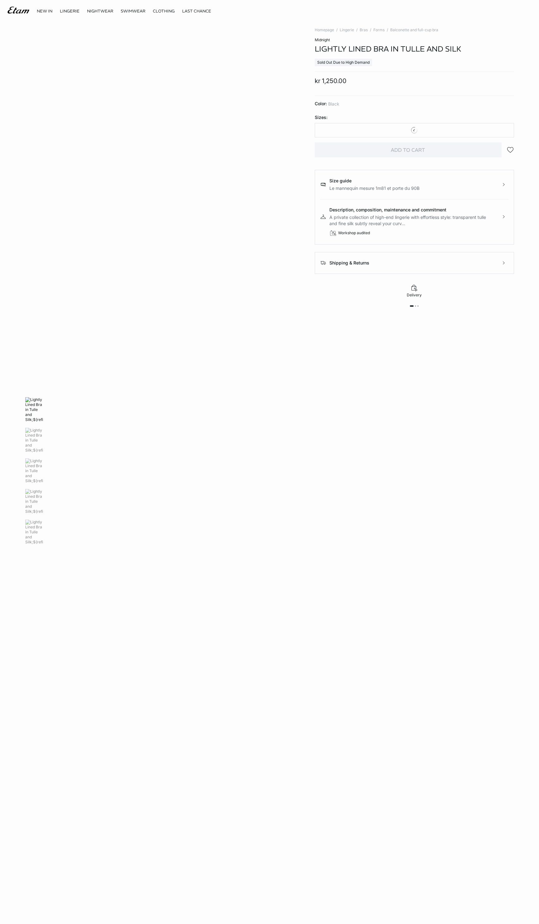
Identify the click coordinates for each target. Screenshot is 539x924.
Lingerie (347, 29)
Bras (364, 29)
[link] (44, 11)
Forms (379, 29)
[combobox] (414, 130)
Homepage (324, 29)
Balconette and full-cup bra (414, 29)
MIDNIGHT (322, 39)
